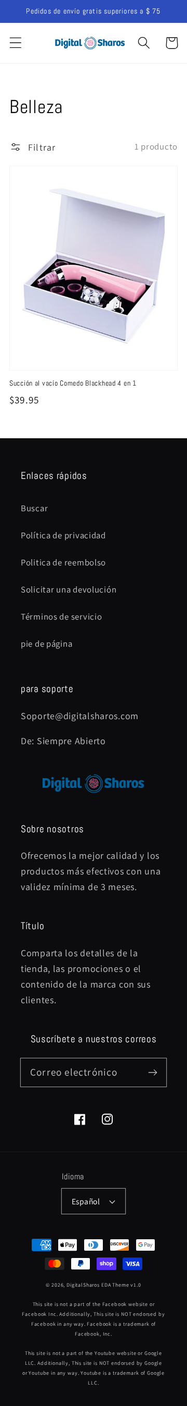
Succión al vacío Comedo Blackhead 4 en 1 (73, 383)
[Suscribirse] (152, 1072)
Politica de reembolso (63, 562)
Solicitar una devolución (68, 589)
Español (86, 1201)
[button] (16, 43)
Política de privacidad (63, 535)
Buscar (34, 508)
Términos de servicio (61, 616)
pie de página (46, 643)
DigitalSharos (83, 1284)
